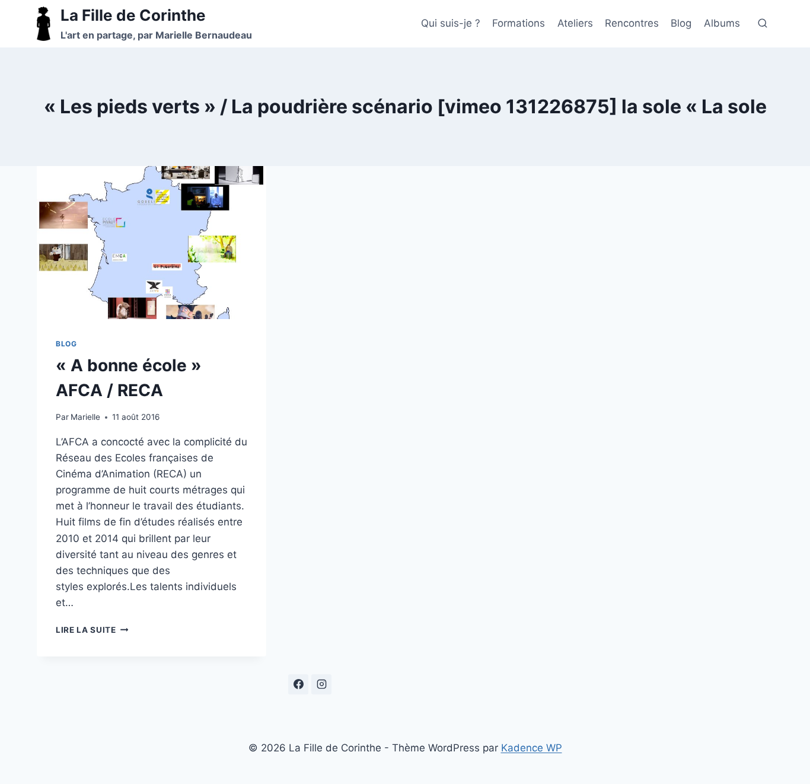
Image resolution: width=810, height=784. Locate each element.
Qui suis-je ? (450, 23)
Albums (722, 23)
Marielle (85, 417)
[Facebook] (298, 684)
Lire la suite (92, 630)
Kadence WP (531, 748)
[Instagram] (321, 684)
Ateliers (575, 23)
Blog (681, 23)
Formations (518, 23)
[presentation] (151, 242)
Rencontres (632, 23)
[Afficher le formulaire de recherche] (762, 23)
